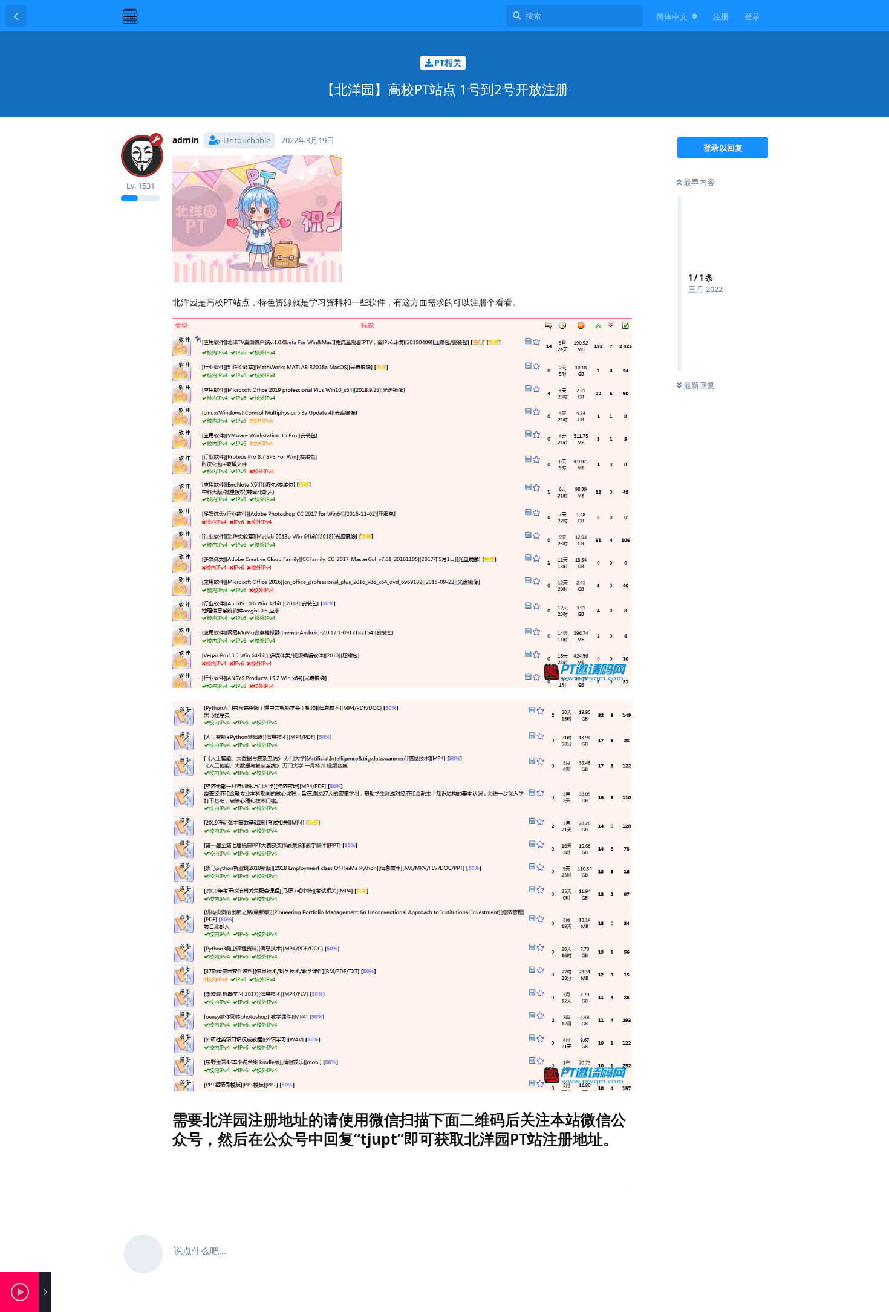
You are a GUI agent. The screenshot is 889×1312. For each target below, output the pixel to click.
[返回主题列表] (16, 16)
